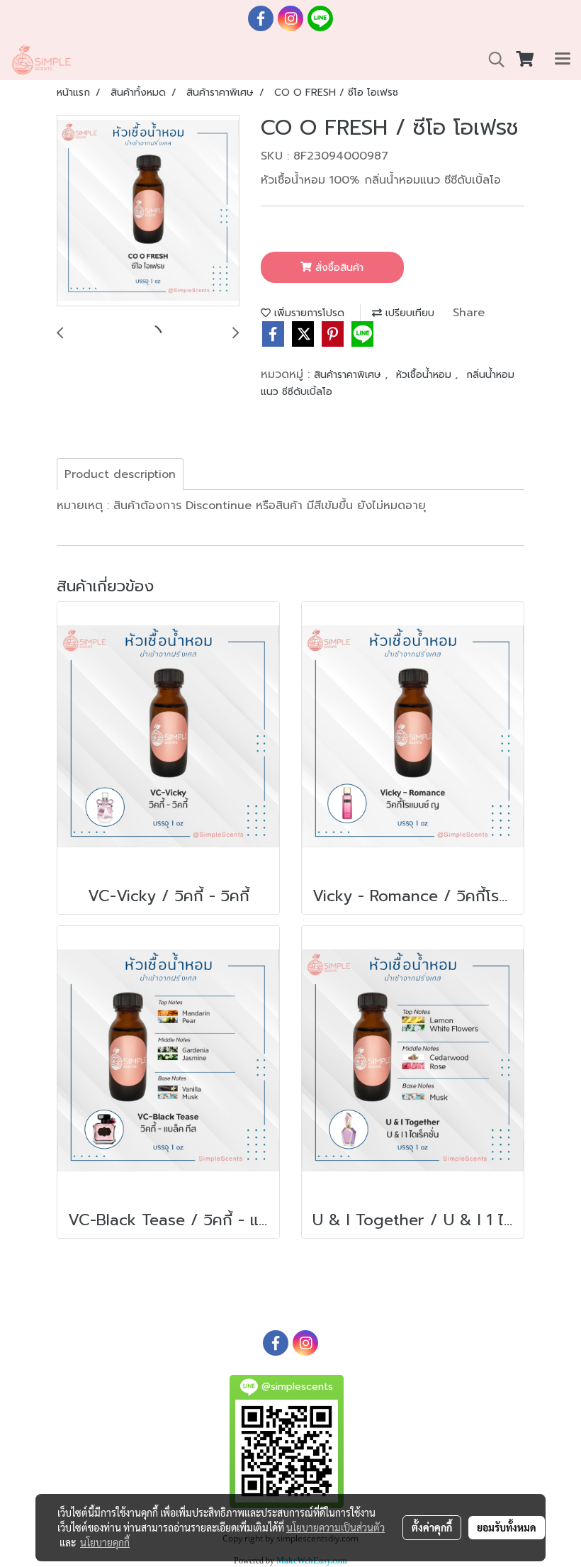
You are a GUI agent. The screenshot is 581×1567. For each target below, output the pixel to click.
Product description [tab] (120, 474)
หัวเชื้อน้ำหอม (425, 374)
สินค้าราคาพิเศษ (349, 374)
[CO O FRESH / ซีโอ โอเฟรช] (148, 211)
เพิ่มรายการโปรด (307, 313)
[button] (492, 59)
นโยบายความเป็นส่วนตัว (335, 1527)
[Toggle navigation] (562, 59)
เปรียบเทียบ (408, 313)
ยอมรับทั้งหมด (506, 1527)
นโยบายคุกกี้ (105, 1542)
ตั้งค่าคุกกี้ (432, 1527)
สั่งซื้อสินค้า (337, 267)
